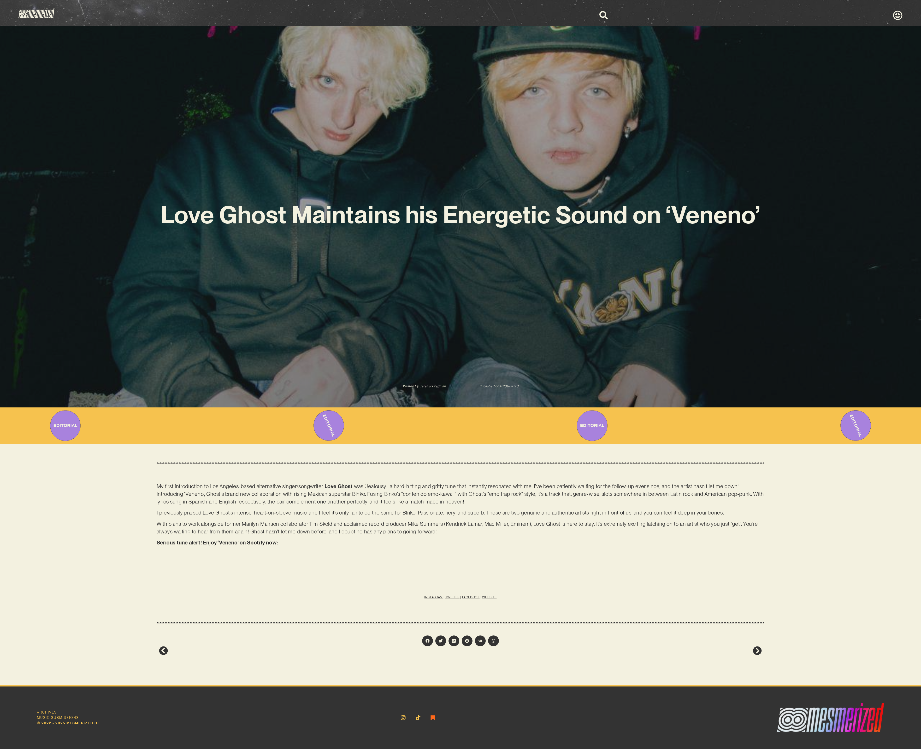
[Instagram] (403, 717)
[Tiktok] (418, 717)
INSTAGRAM (433, 597)
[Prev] (309, 650)
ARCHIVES (47, 712)
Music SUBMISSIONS (58, 718)
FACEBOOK (471, 597)
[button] (427, 640)
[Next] (611, 650)
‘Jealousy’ (376, 486)
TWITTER (452, 597)
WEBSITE (489, 597)
